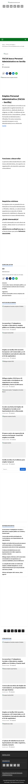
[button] (2, 39)
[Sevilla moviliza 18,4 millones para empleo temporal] (14, 450)
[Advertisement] (14, 22)
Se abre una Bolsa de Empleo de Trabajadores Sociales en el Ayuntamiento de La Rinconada (12, 409)
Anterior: (14, 285)
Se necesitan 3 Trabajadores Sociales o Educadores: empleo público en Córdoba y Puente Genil (13, 325)
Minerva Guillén (5, 386)
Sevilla (4, 125)
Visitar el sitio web (7, 274)
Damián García (5, 413)
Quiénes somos (6, 754)
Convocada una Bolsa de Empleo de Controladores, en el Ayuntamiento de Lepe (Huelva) (12, 538)
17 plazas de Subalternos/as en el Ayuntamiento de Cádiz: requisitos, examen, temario (11, 552)
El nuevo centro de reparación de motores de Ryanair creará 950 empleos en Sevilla (13, 435)
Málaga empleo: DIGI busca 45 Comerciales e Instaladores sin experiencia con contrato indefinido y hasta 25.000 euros (13, 558)
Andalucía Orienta (6, 329)
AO (3, 64)
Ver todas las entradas (17, 274)
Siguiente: (13, 293)
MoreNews (13, 782)
